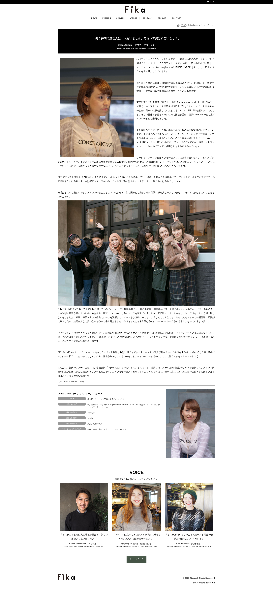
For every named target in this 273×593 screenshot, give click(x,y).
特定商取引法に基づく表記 (204, 583)
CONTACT (177, 18)
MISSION (106, 18)
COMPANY (147, 18)
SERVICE (120, 18)
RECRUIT (162, 18)
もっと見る (134, 559)
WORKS (133, 18)
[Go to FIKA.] (178, 25)
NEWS (94, 18)
